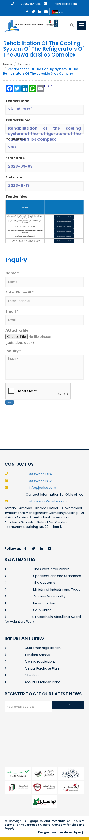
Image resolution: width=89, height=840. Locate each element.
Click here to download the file (64, 216)
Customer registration (43, 647)
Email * (11, 311)
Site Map (32, 675)
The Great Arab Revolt (51, 569)
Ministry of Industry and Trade (57, 589)
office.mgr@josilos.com (48, 501)
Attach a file (16, 330)
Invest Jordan (44, 603)
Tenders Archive (37, 654)
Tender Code (17, 101)
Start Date (15, 158)
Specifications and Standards (57, 575)
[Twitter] (33, 11)
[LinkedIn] (39, 11)
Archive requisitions (40, 661)
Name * (12, 273)
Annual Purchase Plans (42, 682)
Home (7, 64)
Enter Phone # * (19, 292)
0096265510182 (31, 4)
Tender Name (17, 120)
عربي (62, 11)
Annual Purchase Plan (42, 668)
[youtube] (46, 11)
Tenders (24, 64)
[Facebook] (27, 11)
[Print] (48, 86)
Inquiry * (13, 351)
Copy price (15, 139)
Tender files (16, 196)
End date (13, 177)
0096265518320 (41, 480)
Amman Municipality (49, 596)
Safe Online (42, 610)
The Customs (44, 582)
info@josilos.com (65, 4)
